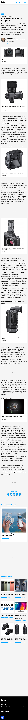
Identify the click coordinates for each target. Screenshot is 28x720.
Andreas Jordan (11, 38)
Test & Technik (5, 538)
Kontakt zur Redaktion (6, 706)
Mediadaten (14, 706)
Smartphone (4, 597)
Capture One (7, 474)
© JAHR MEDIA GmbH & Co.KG (8, 716)
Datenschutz (21, 706)
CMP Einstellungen (5, 711)
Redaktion (3, 704)
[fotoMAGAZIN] (3, 2)
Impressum (6, 709)
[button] (8, 494)
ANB (2, 709)
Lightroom (23, 472)
